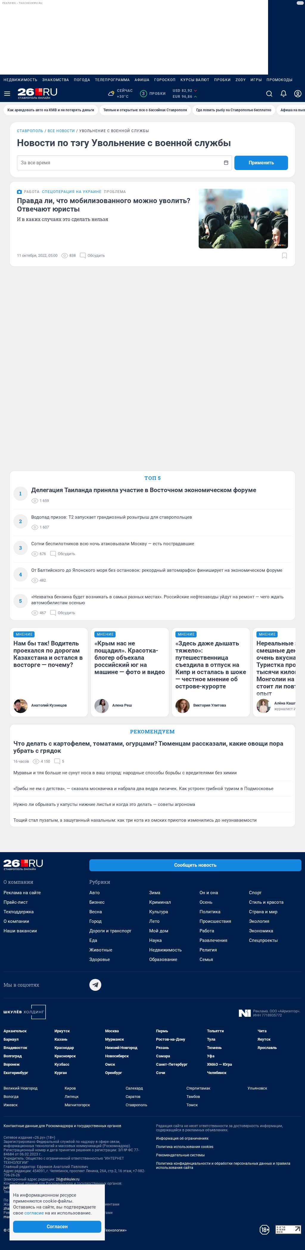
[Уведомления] (283, 93)
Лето (154, 921)
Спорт (255, 892)
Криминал (160, 902)
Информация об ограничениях (182, 1138)
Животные (100, 950)
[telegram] (95, 985)
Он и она (209, 892)
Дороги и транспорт (110, 931)
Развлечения (213, 940)
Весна (95, 911)
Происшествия (215, 921)
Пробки (222, 80)
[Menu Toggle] (7, 93)
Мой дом (158, 931)
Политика (210, 911)
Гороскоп (165, 80)
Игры (256, 80)
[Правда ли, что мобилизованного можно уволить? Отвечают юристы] (243, 218)
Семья (206, 959)
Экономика (261, 931)
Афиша (142, 80)
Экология (259, 921)
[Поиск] (269, 93)
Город (95, 921)
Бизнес (97, 902)
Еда (93, 940)
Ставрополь (30, 131)
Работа (207, 931)
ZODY (241, 80)
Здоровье (99, 959)
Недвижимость (21, 80)
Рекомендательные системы (180, 1155)
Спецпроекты (263, 940)
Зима (154, 892)
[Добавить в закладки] (284, 255)
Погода (82, 80)
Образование (163, 959)
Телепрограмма (112, 80)
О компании (16, 921)
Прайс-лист (16, 902)
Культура (158, 911)
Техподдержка (19, 911)
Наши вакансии (20, 931)
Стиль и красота (266, 902)
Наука (155, 940)
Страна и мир (263, 911)
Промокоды (279, 80)
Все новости (61, 131)
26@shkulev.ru (68, 1179)
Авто (94, 892)
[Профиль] (298, 93)
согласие (34, 1213)
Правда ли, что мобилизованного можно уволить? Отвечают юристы (103, 205)
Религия (208, 950)
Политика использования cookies (184, 1147)
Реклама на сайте (22, 892)
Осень (206, 902)
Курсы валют (194, 80)
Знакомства (55, 80)
